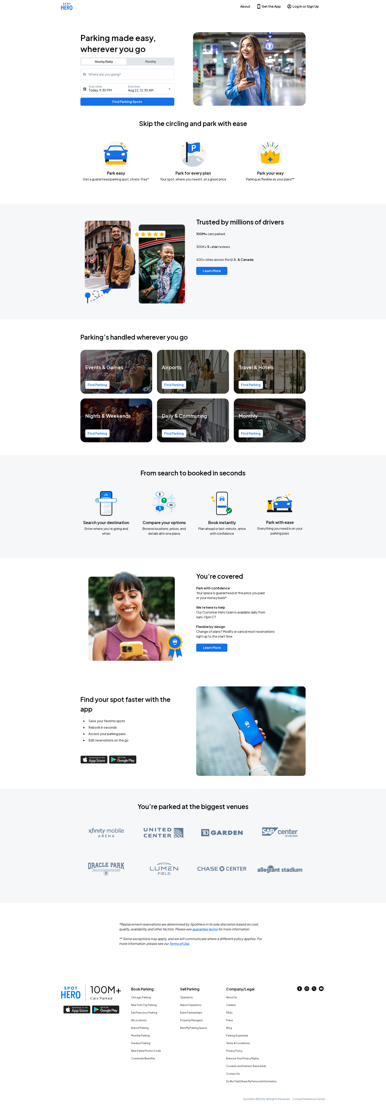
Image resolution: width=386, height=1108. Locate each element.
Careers (231, 1005)
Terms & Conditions (238, 1043)
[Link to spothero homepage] (70, 992)
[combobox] (127, 74)
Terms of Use (179, 943)
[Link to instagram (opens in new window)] (306, 990)
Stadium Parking (140, 1043)
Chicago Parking (141, 997)
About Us (231, 997)
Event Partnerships (191, 1012)
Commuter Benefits (143, 1058)
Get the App (271, 6)
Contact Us (233, 1073)
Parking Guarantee (237, 1035)
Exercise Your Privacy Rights (242, 1058)
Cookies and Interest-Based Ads (246, 1066)
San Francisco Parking (144, 1012)
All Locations (139, 1020)
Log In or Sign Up (306, 6)
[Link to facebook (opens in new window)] (299, 990)
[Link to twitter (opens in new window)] (314, 990)
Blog (229, 1027)
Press (229, 1020)
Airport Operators (190, 1005)
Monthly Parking (140, 1035)
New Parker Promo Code (146, 1050)
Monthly (150, 61)
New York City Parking (144, 1005)
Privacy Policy (234, 1050)
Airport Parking (140, 1027)
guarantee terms (205, 929)
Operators (186, 997)
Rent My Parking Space (193, 1027)
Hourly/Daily (104, 61)
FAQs (229, 1012)
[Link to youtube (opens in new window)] (321, 990)
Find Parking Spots (127, 101)
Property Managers (191, 1020)
